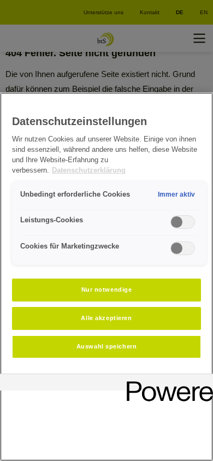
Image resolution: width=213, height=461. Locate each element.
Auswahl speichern (106, 346)
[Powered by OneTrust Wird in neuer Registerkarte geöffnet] (166, 384)
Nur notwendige (106, 289)
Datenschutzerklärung (89, 170)
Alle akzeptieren (106, 318)
